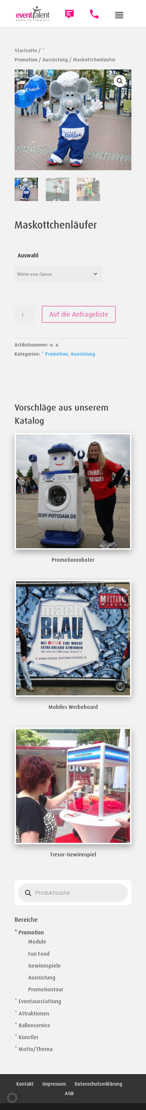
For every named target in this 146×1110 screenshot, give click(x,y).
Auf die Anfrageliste (78, 314)
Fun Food (39, 953)
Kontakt (25, 1084)
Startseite (26, 50)
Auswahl (28, 255)
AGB (69, 1093)
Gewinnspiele (44, 965)
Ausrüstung (55, 59)
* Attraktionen (32, 1013)
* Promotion (54, 354)
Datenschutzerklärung (98, 1084)
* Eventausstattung (38, 1001)
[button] (120, 81)
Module (37, 941)
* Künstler (26, 1037)
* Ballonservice (32, 1025)
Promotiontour (45, 989)
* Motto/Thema (34, 1049)
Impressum (54, 1084)
